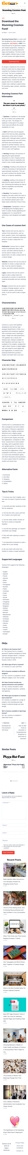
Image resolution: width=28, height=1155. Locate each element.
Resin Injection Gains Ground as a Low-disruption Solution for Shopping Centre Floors (13, 881)
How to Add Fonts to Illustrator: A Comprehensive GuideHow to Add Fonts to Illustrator (21, 730)
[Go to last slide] (4, 766)
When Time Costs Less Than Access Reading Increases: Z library (14, 937)
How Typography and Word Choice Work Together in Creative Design (14, 963)
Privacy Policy (20, 1143)
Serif (3, 18)
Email (5, 833)
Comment (6, 802)
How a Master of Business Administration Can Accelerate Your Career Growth (14, 1104)
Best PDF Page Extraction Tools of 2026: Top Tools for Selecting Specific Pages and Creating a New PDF (14, 1017)
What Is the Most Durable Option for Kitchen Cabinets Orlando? (14, 989)
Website (5, 840)
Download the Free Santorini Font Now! (6, 726)
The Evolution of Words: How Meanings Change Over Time (12, 1077)
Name (5, 825)
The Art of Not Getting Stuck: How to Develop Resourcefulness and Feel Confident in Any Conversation (14, 910)
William (5, 32)
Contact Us (19, 1151)
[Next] (23, 766)
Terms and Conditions (19, 1147)
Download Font (14, 61)
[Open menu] (24, 3)
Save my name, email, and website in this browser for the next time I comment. (14, 846)
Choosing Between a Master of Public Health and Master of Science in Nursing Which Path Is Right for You (14, 1048)
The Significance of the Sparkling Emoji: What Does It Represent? (13, 1131)
